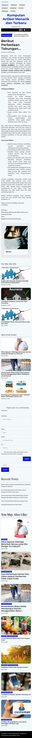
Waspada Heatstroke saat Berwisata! (11, 504)
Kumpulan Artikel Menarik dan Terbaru (16, 19)
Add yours (4, 410)
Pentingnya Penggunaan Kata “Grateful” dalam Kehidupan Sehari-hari (15, 395)
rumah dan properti (6, 603)
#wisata (21, 8)
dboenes (12, 52)
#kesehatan (5, 5)
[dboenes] (16, 237)
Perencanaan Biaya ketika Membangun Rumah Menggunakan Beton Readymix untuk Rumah (15, 374)
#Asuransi (4, 8)
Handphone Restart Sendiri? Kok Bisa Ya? (16, 694)
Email (3, 437)
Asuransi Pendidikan (12, 203)
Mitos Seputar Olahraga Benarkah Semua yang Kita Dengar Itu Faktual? (16, 353)
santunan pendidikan (8, 65)
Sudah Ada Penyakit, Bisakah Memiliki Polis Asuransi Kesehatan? (14, 282)
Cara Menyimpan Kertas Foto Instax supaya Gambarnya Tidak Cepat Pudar (15, 576)
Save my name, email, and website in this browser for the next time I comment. (14, 453)
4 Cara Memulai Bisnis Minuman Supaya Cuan (21, 35)
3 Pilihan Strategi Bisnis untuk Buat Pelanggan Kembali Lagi (13, 722)
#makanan (14, 5)
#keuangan (5, 11)
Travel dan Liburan (12, 665)
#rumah (13, 11)
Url (2, 444)
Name (3, 429)
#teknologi (13, 8)
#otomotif (22, 5)
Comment (4, 416)
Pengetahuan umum (6, 571)
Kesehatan (4, 539)
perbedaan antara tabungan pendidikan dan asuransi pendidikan (16, 83)
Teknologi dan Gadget (7, 692)
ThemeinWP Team (14, 735)
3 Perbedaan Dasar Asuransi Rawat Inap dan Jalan (15, 322)
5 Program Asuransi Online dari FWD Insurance (14, 302)
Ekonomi (4, 636)
